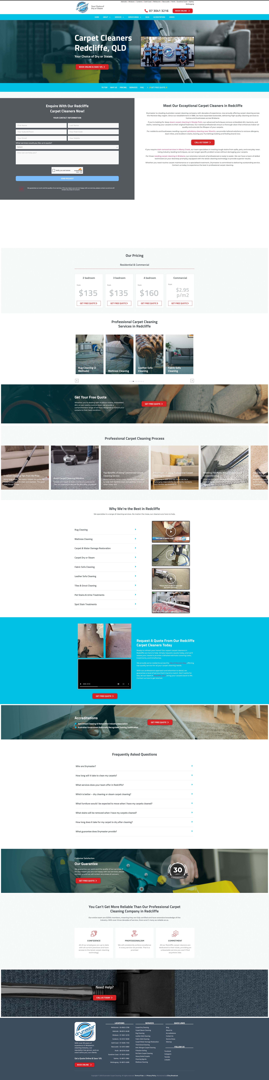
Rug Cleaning (81, 529)
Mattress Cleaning (84, 539)
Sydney (116, 1058)
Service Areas (133, 17)
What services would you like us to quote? (34, 143)
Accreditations (159, 17)
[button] (167, 51)
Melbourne (115, 1027)
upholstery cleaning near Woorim (201, 131)
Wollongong (114, 1062)
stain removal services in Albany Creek (173, 150)
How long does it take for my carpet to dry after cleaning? (104, 822)
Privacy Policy (151, 1075)
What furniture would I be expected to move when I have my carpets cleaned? (114, 803)
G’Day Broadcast (172, 1075)
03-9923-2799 (124, 1027)
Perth (117, 1050)
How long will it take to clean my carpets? (96, 775)
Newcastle (115, 1046)
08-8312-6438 (124, 1031)
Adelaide (116, 1031)
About (105, 17)
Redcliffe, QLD (160, 676)
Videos (171, 17)
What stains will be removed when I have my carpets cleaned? (106, 813)
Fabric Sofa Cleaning (85, 567)
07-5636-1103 (124, 1043)
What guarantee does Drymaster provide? (96, 831)
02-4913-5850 (124, 1046)
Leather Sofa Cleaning (85, 576)
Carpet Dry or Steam (85, 557)
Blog (147, 17)
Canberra (115, 1039)
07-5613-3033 (124, 1054)
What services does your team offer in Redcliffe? (100, 785)
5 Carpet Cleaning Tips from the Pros (21, 475)
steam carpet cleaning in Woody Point (186, 122)
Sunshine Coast (113, 1054)
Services (118, 17)
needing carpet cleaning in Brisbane (169, 156)
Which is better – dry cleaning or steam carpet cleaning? (103, 794)
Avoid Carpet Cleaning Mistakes (68, 478)
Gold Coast (115, 1043)
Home (97, 17)
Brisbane (116, 1035)
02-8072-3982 (124, 1058)
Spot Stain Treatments (86, 604)
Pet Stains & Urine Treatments (89, 595)
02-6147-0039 (124, 1039)
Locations (119, 1023)
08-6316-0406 (124, 1050)
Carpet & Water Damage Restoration (93, 548)
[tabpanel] (90, 354)
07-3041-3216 (124, 1035)
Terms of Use (139, 1075)
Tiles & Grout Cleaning (85, 585)
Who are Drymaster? (86, 766)
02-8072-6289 (124, 1062)
